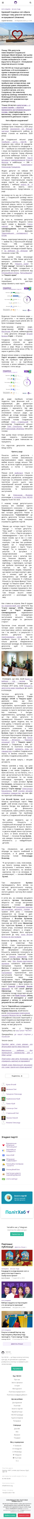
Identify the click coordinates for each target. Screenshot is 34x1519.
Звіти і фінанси (17, 1383)
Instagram (18, 1449)
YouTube (17, 1458)
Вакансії (17, 1435)
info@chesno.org (7, 1486)
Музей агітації (17, 1412)
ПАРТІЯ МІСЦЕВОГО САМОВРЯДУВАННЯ (13, 1174)
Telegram (17, 1455)
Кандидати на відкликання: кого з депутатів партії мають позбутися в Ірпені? (15, 1273)
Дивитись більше (20, 1247)
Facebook (17, 1446)
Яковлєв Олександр (13, 1123)
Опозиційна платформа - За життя (14, 1165)
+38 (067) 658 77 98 (8, 1493)
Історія (17, 1386)
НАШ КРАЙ (10, 1155)
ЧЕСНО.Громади (17, 1415)
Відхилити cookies (24, 1515)
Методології (17, 1389)
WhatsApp (18, 1452)
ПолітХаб (17, 1406)
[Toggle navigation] (3, 2)
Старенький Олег (12, 1113)
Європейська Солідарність (11, 1150)
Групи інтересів (17, 1418)
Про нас (17, 1379)
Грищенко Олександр (14, 1094)
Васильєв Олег (11, 1089)
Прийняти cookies (10, 1515)
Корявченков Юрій (13, 1099)
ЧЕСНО (8, 1352)
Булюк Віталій (11, 1084)
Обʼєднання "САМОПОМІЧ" (11, 1160)
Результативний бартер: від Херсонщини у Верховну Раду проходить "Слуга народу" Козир (15, 1334)
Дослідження (17, 1403)
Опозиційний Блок (13, 1169)
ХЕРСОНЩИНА (6, 9)
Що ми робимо (17, 1399)
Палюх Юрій (10, 1104)
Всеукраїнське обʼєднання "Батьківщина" (11, 1145)
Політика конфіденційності (17, 1395)
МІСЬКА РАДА (16, 9)
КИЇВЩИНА (5, 1269)
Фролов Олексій (12, 1118)
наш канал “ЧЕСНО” (23, 1030)
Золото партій (17, 1409)
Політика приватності (17, 1392)
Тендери (17, 1438)
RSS (17, 1432)
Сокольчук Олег (11, 1108)
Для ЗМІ (17, 1429)
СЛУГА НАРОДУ (11, 1179)
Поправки (17, 1421)
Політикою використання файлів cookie (15, 1509)
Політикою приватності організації (20, 1511)
